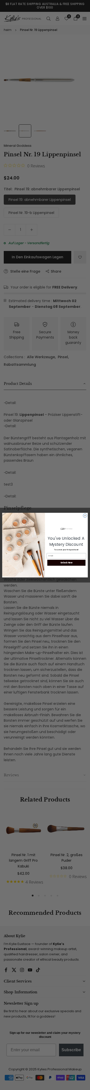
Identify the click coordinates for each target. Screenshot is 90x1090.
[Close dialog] (85, 515)
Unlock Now (66, 562)
